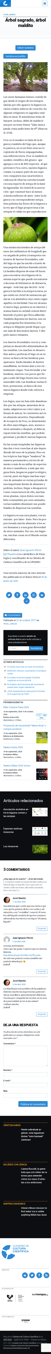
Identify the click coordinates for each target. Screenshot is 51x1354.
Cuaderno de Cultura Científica (24, 1343)
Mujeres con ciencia (15, 1164)
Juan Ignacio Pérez (30, 550)
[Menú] (45, 3)
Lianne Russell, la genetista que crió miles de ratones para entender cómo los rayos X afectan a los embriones (34, 1176)
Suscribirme (36, 648)
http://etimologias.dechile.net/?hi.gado (22, 955)
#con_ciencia (9, 15)
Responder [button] (42, 928)
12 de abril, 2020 (19, 942)
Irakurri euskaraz (25, 47)
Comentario (9, 1043)
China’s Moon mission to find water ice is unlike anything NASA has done (34, 1211)
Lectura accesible (16, 56)
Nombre (7, 1070)
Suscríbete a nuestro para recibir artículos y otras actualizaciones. (24, 639)
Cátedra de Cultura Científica (25, 1337)
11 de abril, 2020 (19, 902)
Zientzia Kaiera (12, 1125)
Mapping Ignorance (14, 1203)
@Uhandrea (11, 554)
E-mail (7, 1081)
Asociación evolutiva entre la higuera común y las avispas (16, 813)
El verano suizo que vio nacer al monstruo (25, 667)
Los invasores (10, 846)
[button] (9, 595)
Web (5, 1091)
